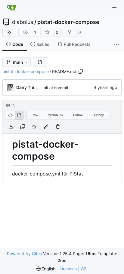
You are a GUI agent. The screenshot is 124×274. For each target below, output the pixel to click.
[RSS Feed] (9, 32)
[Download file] (11, 126)
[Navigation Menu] (115, 7)
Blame (78, 115)
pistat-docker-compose (68, 22)
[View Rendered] (19, 115)
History (98, 115)
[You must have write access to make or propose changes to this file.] (58, 126)
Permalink (55, 115)
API (84, 268)
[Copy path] (81, 71)
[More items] (117, 44)
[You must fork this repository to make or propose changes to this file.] (46, 126)
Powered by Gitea (24, 253)
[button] (40, 61)
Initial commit (55, 87)
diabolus (22, 22)
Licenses (68, 268)
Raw (35, 115)
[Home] (11, 7)
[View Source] (10, 115)
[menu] (46, 268)
